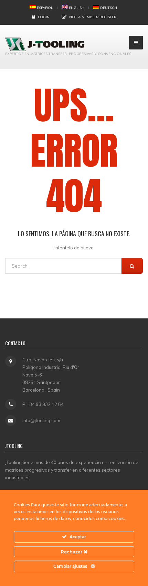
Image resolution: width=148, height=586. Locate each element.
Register (107, 17)
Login (44, 17)
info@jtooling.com (41, 420)
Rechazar (72, 551)
